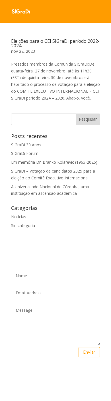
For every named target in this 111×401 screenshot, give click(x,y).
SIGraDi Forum (24, 153)
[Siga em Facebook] (37, 371)
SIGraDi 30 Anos (26, 144)
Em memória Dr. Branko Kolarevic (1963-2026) (54, 162)
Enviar (89, 352)
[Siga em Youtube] (49, 371)
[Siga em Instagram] (61, 371)
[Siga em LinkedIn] (73, 371)
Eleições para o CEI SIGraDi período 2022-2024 (55, 43)
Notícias (18, 216)
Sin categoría (23, 225)
